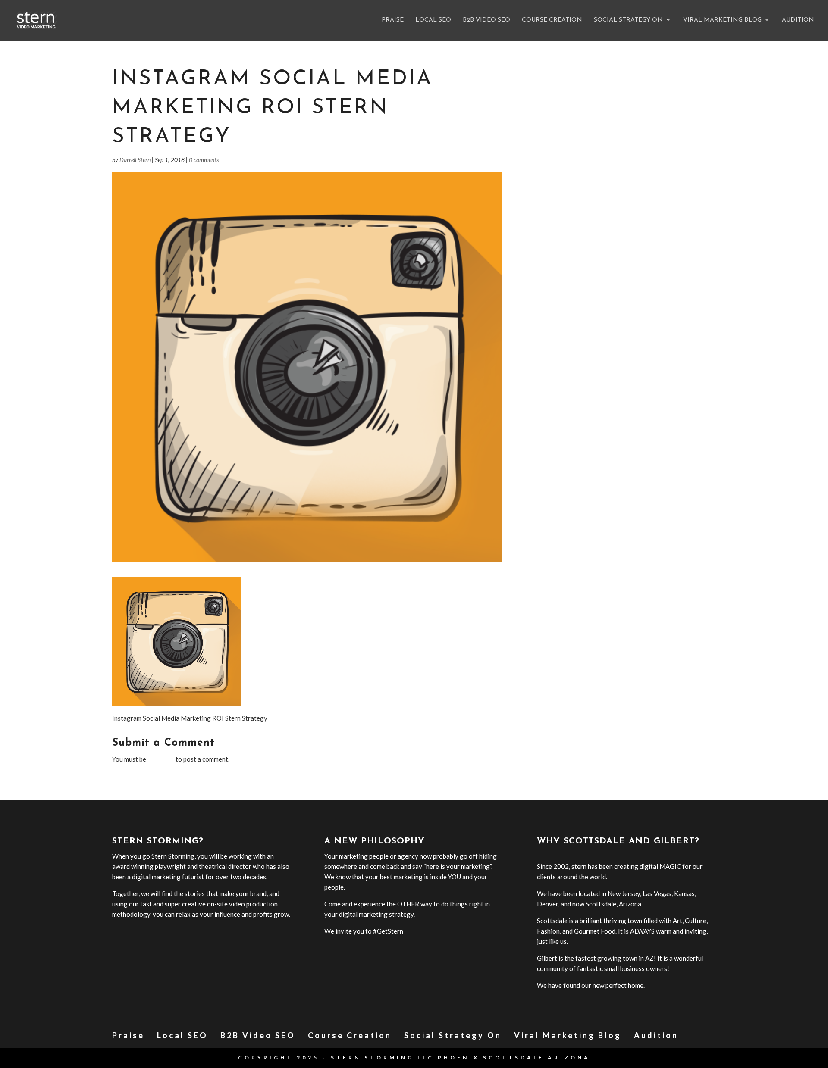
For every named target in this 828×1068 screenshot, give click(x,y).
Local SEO (433, 20)
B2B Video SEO (486, 20)
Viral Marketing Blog (722, 20)
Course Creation (552, 20)
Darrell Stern (135, 159)
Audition (798, 20)
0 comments (204, 159)
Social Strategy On (628, 20)
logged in (160, 759)
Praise (393, 20)
